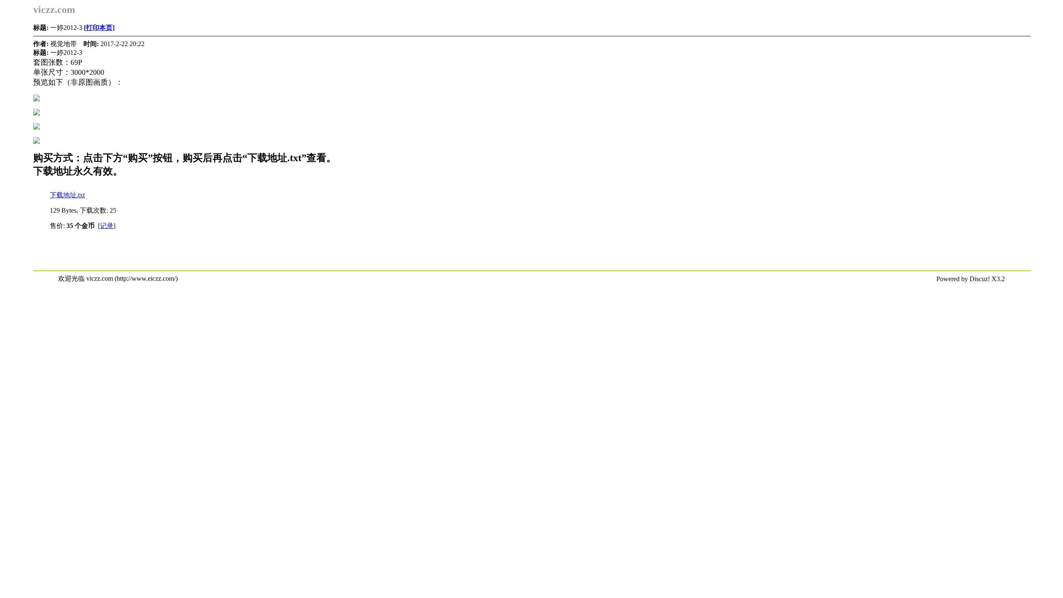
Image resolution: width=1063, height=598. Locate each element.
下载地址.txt (67, 195)
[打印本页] (99, 27)
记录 (106, 225)
